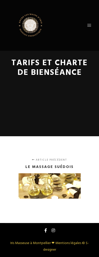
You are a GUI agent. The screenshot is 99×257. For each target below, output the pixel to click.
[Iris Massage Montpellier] (30, 25)
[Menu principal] (89, 25)
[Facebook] (45, 230)
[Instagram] (53, 230)
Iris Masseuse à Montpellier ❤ (32, 243)
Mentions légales (68, 243)
